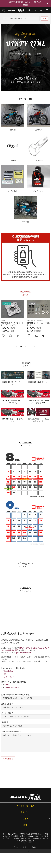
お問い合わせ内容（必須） (10, 731)
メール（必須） (6, 713)
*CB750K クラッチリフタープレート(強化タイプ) (12, 324)
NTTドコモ (8, 671)
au (5, 674)
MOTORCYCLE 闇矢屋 (16, 10)
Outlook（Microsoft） (12, 687)
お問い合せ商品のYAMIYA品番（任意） (16, 695)
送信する (9, 759)
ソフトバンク (9, 677)
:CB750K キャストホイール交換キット (38, 324)
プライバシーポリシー (21, 847)
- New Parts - (25, 293)
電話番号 (4, 722)
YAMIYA (4, 320)
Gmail (6, 684)
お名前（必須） (6, 704)
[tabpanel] (25, 57)
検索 (44, 18)
